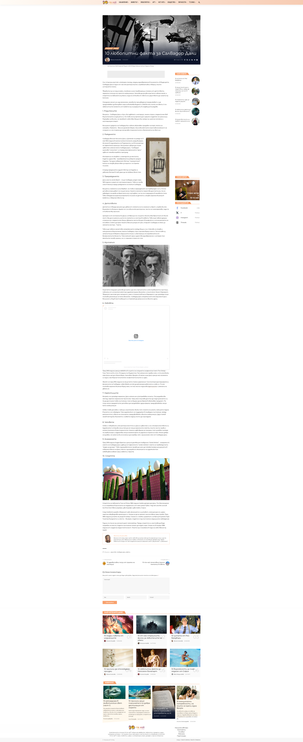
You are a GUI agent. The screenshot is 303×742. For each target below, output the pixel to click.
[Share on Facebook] (185, 60)
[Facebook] (187, 208)
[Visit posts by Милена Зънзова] (105, 641)
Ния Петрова (132, 719)
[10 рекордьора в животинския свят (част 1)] (114, 692)
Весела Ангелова (115, 59)
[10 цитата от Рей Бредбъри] (196, 81)
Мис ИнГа (156, 716)
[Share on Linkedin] (192, 60)
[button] (199, 2)
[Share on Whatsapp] (190, 60)
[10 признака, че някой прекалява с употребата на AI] (163, 702)
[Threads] (187, 222)
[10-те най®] (109, 2)
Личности (109, 48)
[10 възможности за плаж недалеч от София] (185, 658)
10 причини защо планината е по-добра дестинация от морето (139, 704)
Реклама (181, 734)
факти (128, 552)
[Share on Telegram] (194, 60)
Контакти (181, 730)
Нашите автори (181, 728)
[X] (187, 213)
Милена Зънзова (110, 641)
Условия (181, 732)
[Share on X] (187, 60)
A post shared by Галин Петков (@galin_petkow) (136, 367)
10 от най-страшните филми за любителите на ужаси (150, 638)
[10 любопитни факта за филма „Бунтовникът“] (196, 112)
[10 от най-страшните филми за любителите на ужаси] (151, 624)
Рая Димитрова (144, 643)
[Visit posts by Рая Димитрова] (139, 643)
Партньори (181, 736)
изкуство (113, 552)
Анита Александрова (183, 721)
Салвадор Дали (121, 552)
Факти (116, 48)
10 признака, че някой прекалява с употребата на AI (162, 711)
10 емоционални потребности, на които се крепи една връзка (187, 704)
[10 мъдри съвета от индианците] (118, 624)
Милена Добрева (108, 718)
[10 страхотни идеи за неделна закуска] (196, 102)
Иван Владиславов (179, 674)
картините (152, 386)
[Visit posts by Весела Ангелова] (107, 59)
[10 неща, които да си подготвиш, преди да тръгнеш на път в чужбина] (196, 91)
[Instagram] (187, 217)
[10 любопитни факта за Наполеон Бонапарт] (151, 658)
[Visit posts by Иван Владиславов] (172, 674)
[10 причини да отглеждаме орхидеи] (118, 658)
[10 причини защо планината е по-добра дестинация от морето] (140, 692)
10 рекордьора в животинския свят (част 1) (112, 703)
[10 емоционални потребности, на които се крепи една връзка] (188, 692)
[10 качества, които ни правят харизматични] (196, 121)
